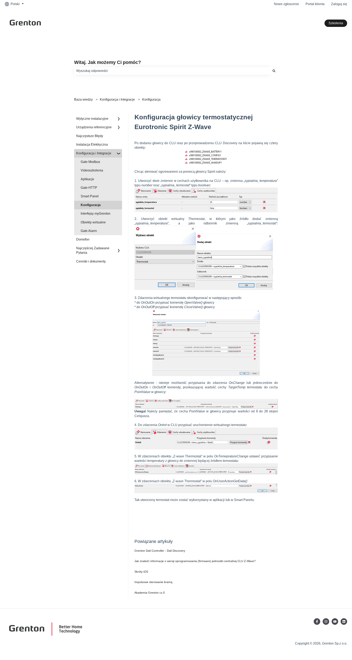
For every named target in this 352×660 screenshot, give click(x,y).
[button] (119, 119)
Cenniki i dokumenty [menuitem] (91, 261)
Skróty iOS (141, 571)
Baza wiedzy (83, 99)
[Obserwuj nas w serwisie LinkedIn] (344, 621)
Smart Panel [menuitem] (90, 196)
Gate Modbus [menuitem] (90, 162)
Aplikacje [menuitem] (87, 179)
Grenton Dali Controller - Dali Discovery (159, 550)
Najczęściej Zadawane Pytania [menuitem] (92, 250)
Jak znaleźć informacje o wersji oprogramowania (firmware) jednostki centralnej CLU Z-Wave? (195, 561)
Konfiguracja (151, 99)
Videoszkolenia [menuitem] (92, 170)
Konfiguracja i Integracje (117, 99)
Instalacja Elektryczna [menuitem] (92, 144)
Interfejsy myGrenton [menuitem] (95, 213)
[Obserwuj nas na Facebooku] (317, 621)
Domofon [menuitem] (82, 239)
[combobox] (172, 71)
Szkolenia (336, 23)
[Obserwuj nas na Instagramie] (326, 621)
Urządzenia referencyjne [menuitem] (94, 127)
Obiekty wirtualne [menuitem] (93, 222)
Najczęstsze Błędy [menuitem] (89, 136)
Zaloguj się (339, 4)
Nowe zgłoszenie (286, 4)
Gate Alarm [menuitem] (89, 231)
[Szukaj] (274, 71)
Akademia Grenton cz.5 (149, 592)
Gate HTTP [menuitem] (89, 187)
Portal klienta (315, 4)
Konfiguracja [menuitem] (91, 205)
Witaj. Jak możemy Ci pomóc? (107, 62)
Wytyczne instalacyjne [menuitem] (92, 118)
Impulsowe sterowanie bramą (153, 582)
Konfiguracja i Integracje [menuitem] (93, 153)
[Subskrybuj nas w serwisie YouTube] (335, 621)
